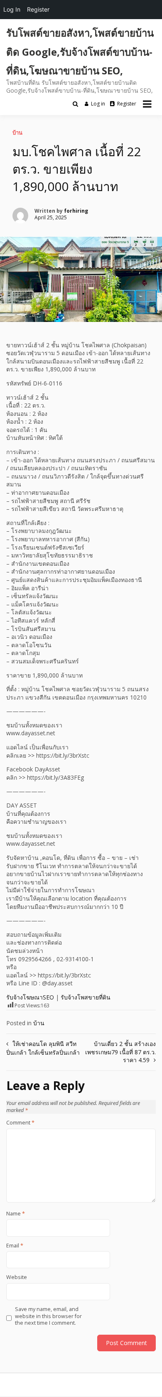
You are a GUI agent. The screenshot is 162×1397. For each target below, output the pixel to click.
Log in (98, 103)
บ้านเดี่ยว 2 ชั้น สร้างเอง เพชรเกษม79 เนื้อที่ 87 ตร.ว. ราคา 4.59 (120, 1052)
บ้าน (17, 132)
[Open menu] (147, 104)
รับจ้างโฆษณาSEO (30, 997)
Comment (20, 1123)
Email (14, 1245)
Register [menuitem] (38, 9)
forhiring (76, 210)
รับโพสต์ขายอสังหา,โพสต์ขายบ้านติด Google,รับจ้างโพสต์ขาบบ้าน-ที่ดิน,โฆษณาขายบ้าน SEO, (80, 51)
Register (126, 103)
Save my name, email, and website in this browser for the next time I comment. (48, 1316)
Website (16, 1277)
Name (15, 1213)
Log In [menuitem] (11, 9)
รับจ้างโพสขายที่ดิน (85, 997)
